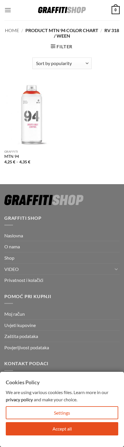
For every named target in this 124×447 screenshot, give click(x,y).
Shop (9, 258)
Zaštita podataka (21, 336)
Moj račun (14, 314)
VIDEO (11, 269)
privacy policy (19, 399)
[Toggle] (116, 268)
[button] (7, 10)
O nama (12, 246)
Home (12, 30)
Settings (62, 412)
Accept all (62, 428)
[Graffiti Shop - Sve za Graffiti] (62, 10)
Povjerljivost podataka (26, 347)
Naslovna (13, 235)
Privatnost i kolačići (23, 280)
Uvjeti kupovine (20, 325)
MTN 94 (11, 156)
